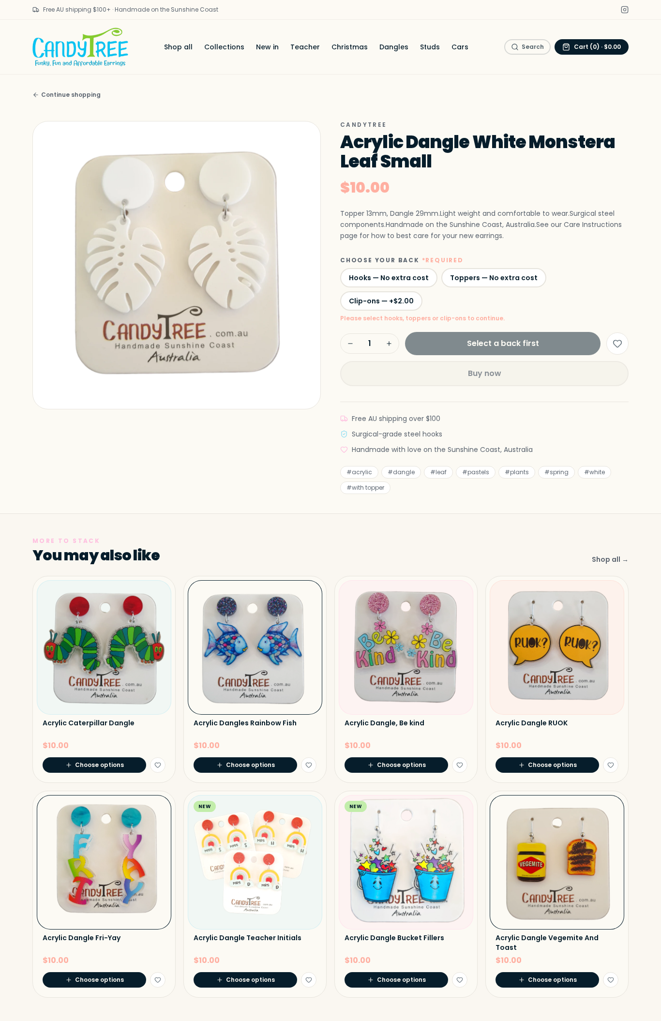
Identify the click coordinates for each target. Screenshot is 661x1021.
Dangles (393, 47)
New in (267, 47)
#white (594, 472)
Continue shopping (71, 95)
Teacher (305, 47)
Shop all (178, 47)
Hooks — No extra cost (389, 278)
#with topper (365, 487)
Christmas (349, 47)
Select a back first (503, 343)
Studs (430, 47)
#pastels (475, 472)
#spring (556, 472)
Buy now (484, 373)
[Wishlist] (617, 343)
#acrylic (359, 472)
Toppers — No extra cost (494, 278)
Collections (224, 47)
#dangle (401, 472)
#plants (517, 472)
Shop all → (610, 559)
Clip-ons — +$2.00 (381, 301)
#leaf (438, 472)
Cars (459, 47)
